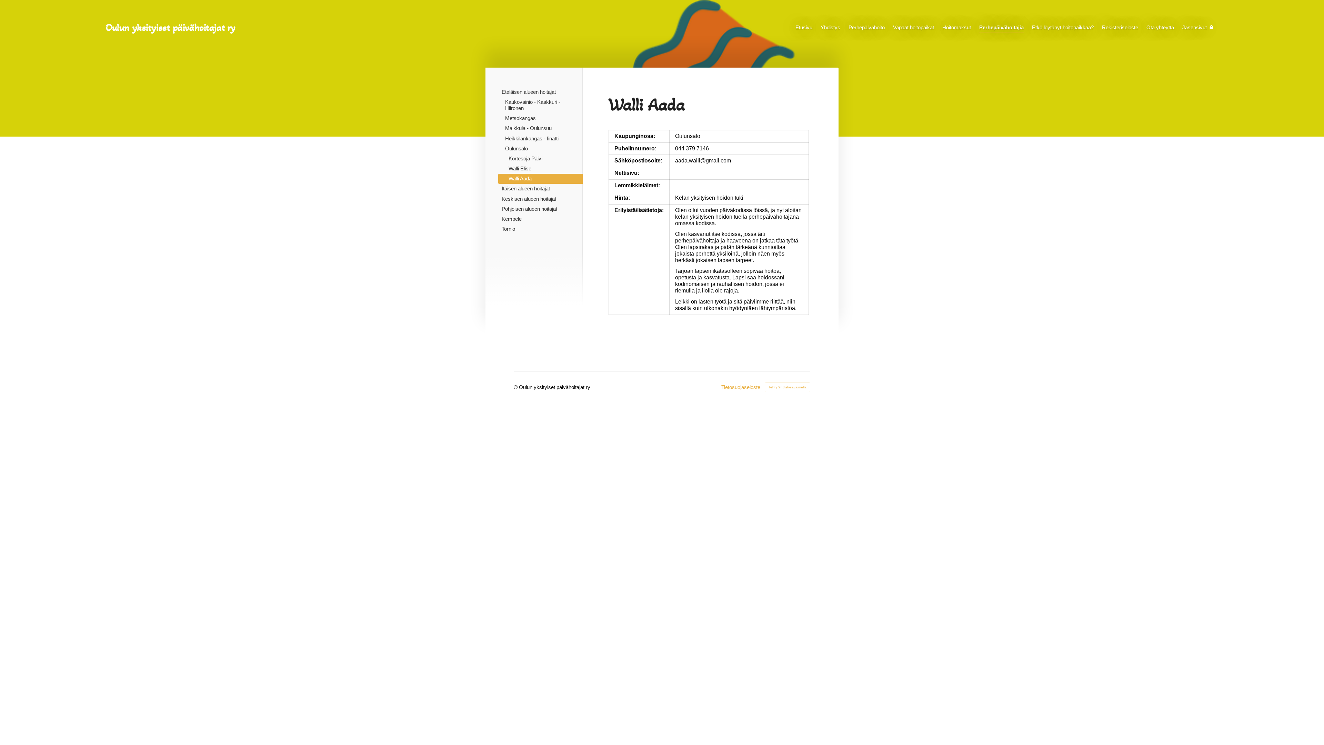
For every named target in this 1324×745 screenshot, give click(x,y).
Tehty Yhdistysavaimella (787, 387)
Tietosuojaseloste (740, 387)
